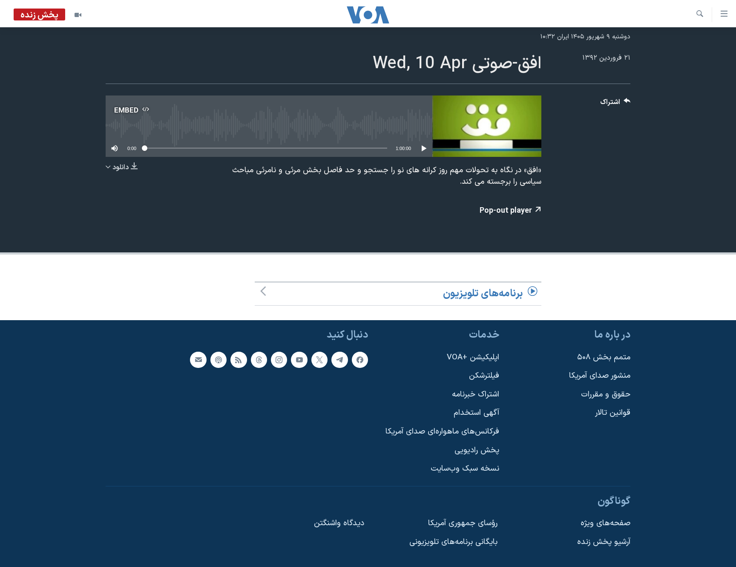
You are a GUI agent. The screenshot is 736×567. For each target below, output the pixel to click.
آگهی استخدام (476, 413)
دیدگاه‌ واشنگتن (339, 523)
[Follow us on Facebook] (360, 360)
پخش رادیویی (476, 450)
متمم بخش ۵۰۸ (603, 357)
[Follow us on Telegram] (339, 360)
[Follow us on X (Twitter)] (319, 360)
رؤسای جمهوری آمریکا (462, 523)
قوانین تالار (612, 413)
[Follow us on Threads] (259, 360)
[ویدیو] (78, 15)
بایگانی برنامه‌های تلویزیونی (453, 542)
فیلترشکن (484, 376)
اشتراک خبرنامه (475, 394)
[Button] (615, 104)
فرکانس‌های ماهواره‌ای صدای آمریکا (442, 431)
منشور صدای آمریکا (599, 376)
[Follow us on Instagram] (279, 360)
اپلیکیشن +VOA (473, 357)
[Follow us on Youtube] (299, 360)
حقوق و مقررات (605, 394)
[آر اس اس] (238, 360)
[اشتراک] (198, 360)
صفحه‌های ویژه (605, 523)
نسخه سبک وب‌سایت (465, 469)
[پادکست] (218, 360)
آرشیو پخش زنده (603, 542)
